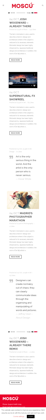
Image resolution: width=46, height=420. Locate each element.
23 (12, 275)
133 (32, 29)
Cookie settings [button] (18, 416)
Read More (15, 60)
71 (19, 151)
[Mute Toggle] (32, 13)
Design (11, 151)
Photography (28, 223)
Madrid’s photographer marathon (21, 217)
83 (31, 102)
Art (25, 102)
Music (25, 29)
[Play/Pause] (9, 13)
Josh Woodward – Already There (20, 23)
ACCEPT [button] (30, 416)
